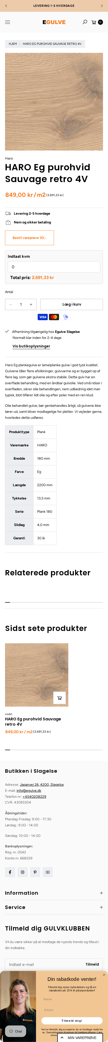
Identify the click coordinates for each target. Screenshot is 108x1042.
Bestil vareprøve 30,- (29, 238)
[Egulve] (54, 22)
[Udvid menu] (7, 22)
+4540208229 (34, 797)
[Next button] (101, 6)
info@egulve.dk (29, 791)
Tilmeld (92, 964)
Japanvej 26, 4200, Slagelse (42, 785)
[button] (84, 22)
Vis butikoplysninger (31, 346)
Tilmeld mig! (72, 1020)
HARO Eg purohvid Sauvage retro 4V (33, 721)
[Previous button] (6, 6)
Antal (9, 292)
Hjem (13, 44)
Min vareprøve (82, 1038)
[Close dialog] (104, 975)
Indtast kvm (19, 256)
